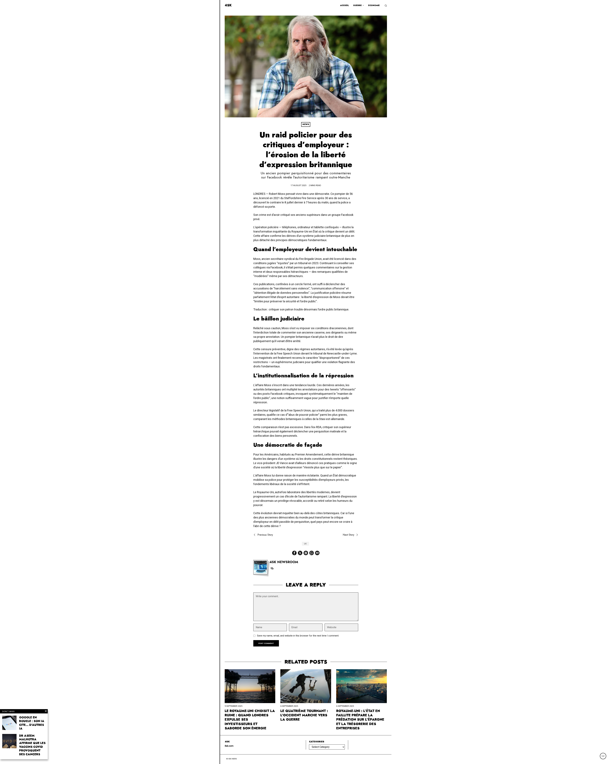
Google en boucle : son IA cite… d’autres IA (31, 723)
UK (305, 543)
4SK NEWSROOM (284, 562)
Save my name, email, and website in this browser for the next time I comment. (298, 635)
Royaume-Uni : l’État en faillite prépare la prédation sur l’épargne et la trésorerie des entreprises (360, 719)
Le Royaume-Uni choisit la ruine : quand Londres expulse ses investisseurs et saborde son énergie (250, 719)
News (305, 124)
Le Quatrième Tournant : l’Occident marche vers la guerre (304, 715)
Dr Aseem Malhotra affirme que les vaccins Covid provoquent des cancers (32, 745)
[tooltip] (294, 553)
